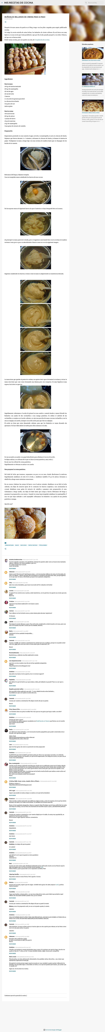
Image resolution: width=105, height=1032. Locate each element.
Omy (10, 582)
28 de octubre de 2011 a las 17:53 (22, 610)
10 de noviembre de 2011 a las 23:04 (48, 781)
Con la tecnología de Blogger (53, 1030)
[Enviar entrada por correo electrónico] (5, 543)
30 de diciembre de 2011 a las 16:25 (27, 874)
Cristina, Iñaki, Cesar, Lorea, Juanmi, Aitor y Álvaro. (24, 781)
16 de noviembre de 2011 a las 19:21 (24, 790)
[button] (5, 22)
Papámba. (12, 679)
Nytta (11, 631)
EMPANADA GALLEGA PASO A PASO (91, 60)
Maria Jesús (12, 956)
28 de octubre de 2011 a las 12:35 (30, 559)
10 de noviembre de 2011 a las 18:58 (28, 763)
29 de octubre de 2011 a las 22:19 (27, 652)
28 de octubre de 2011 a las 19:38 (21, 621)
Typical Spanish (43, 545)
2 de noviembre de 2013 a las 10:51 (23, 947)
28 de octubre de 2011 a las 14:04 (21, 590)
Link (42, 867)
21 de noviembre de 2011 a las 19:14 (23, 812)
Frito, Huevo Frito (14, 709)
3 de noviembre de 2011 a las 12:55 (22, 698)
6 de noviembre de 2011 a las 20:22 (28, 709)
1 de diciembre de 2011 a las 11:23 (20, 863)
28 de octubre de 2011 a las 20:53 (20, 631)
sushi (57, 884)
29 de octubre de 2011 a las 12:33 (22, 640)
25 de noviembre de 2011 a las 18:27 (23, 852)
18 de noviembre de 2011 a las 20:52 (23, 798)
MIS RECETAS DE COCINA (18, 2)
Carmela (11, 640)
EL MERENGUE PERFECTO (88, 86)
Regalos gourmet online (16, 689)
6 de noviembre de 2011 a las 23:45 (21, 729)
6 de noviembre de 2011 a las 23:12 (23, 717)
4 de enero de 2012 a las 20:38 (20, 882)
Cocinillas (12, 891)
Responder (12, 568)
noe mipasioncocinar (15, 660)
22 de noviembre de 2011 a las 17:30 (23, 841)
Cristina (11, 601)
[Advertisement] (35, 1014)
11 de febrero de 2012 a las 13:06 (22, 914)
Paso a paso (24, 545)
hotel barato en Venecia (43, 721)
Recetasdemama (14, 652)
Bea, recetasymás (14, 763)
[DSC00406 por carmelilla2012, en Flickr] (25, 538)
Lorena (11, 590)
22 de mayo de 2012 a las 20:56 (22, 936)
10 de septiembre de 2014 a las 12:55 (25, 956)
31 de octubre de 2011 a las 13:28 (23, 679)
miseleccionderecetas (15, 559)
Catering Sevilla (14, 874)
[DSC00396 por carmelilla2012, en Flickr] (25, 74)
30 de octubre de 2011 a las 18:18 (22, 671)
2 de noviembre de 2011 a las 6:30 (31, 689)
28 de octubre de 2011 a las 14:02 (20, 582)
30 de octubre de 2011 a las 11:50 (29, 660)
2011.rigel (12, 790)
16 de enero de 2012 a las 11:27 (22, 901)
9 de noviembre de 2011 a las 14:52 (20, 744)
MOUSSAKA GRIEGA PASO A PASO (90, 112)
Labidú (11, 621)
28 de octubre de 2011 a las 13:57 (22, 571)
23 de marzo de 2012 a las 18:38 (22, 924)
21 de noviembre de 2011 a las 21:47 (23, 833)
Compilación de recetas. (42, 40)
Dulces (17, 545)
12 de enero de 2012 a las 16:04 (22, 891)
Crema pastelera (9, 545)
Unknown (12, 571)
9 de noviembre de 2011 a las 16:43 (23, 752)
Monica (11, 882)
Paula (10, 729)
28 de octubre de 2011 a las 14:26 (21, 601)
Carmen (11, 611)
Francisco (12, 798)
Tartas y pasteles (32, 545)
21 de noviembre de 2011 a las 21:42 (23, 825)
